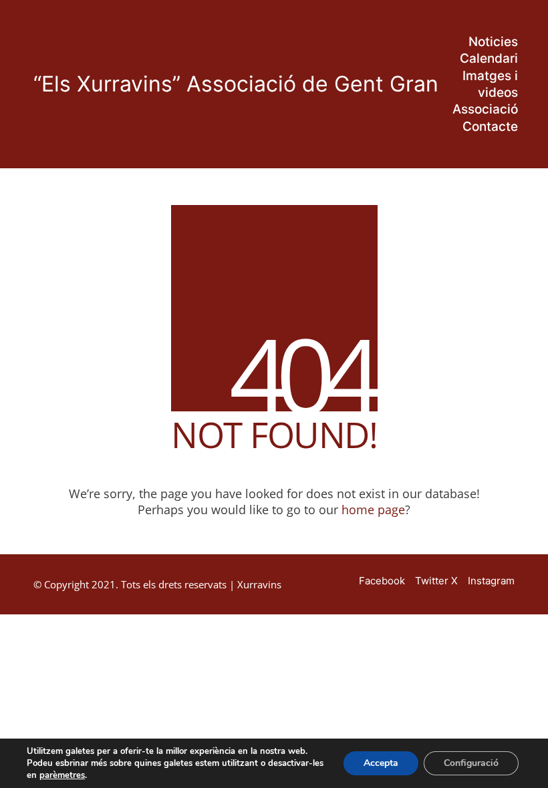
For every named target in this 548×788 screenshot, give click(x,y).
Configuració (471, 763)
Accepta (381, 763)
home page (373, 510)
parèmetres (62, 775)
